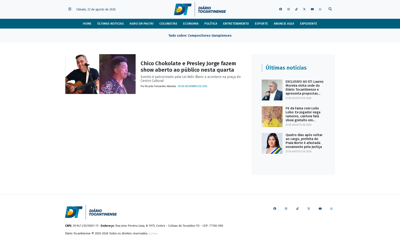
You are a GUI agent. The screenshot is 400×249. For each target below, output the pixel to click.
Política (210, 23)
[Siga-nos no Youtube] (312, 9)
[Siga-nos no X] (304, 9)
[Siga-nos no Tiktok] (296, 9)
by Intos (153, 233)
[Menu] (70, 9)
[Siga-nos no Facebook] (280, 9)
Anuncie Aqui (284, 23)
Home (87, 23)
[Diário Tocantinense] (200, 9)
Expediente (308, 23)
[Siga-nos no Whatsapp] (320, 9)
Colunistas (168, 23)
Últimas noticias (110, 23)
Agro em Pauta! (142, 23)
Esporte (261, 23)
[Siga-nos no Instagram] (288, 9)
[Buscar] (330, 9)
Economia (191, 23)
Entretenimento (236, 23)
